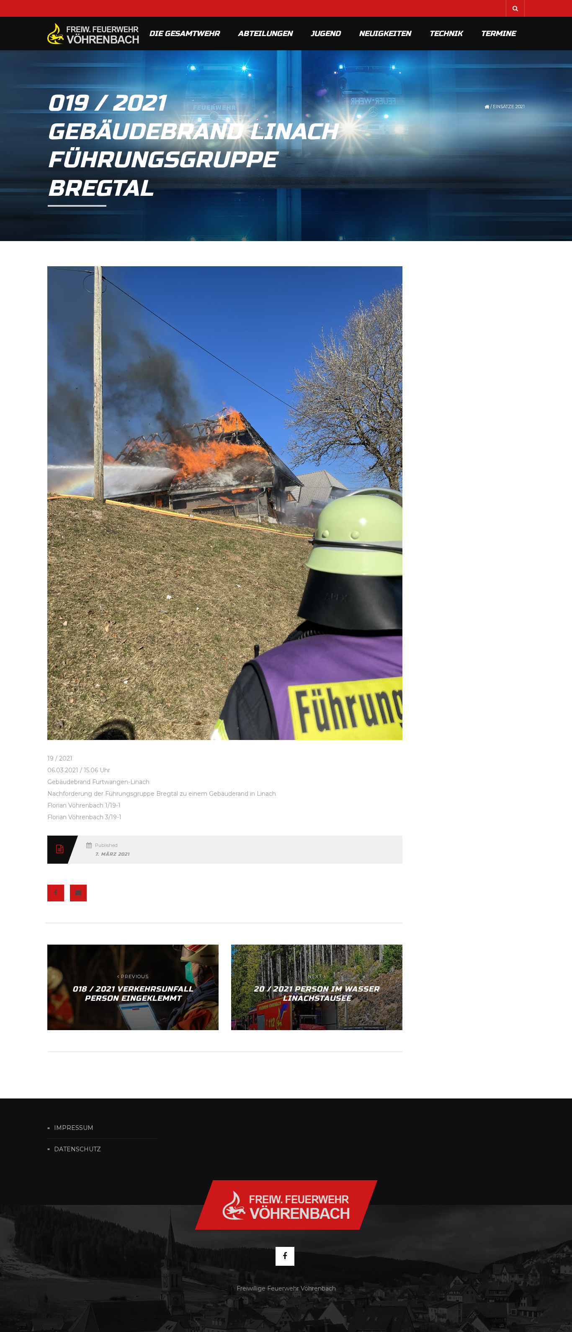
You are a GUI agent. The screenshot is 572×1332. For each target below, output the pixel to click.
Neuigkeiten (385, 33)
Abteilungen (265, 33)
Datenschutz (77, 1149)
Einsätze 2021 (509, 106)
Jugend (325, 33)
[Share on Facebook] (55, 893)
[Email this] (78, 893)
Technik (445, 33)
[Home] (93, 33)
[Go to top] (286, 1205)
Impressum (73, 1128)
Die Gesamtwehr (184, 33)
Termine (498, 33)
